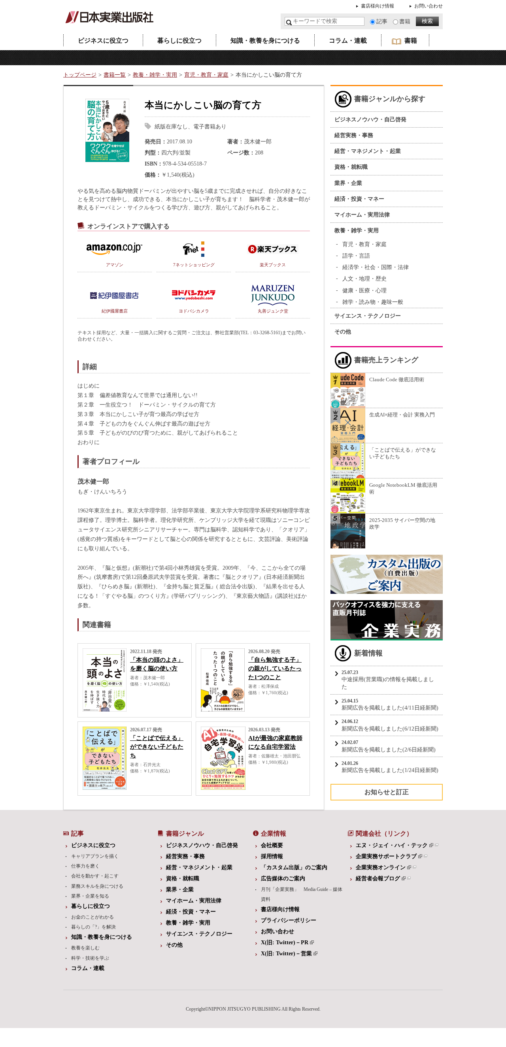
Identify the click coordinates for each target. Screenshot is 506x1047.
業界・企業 (348, 183)
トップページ (79, 75)
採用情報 (272, 856)
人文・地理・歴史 (364, 279)
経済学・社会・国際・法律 (375, 267)
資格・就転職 (351, 167)
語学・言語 (356, 256)
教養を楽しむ (85, 948)
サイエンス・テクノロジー (367, 316)
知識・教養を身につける (265, 40)
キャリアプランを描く (95, 856)
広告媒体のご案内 (283, 878)
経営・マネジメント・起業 (367, 151)
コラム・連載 (348, 40)
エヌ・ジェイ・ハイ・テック (392, 845)
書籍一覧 (115, 75)
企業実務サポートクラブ (386, 856)
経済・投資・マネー (359, 199)
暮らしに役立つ (179, 40)
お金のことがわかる (92, 917)
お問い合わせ (428, 6)
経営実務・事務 (353, 135)
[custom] (386, 590)
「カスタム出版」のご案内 (294, 867)
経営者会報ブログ (378, 878)
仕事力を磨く (85, 866)
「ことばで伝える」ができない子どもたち (156, 747)
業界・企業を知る (90, 896)
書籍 (404, 21)
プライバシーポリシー (288, 920)
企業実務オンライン (381, 867)
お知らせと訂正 (386, 792)
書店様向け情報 (377, 6)
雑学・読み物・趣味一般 (372, 302)
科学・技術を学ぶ (90, 958)
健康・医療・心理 (364, 291)
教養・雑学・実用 (155, 75)
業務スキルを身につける (97, 886)
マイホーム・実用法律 (362, 215)
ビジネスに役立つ (103, 40)
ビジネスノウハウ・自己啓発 (370, 119)
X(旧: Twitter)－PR (284, 942)
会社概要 (272, 845)
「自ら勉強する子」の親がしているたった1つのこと (275, 668)
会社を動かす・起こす (95, 876)
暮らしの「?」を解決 (93, 927)
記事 (381, 21)
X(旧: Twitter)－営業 (286, 954)
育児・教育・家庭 (206, 75)
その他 (342, 332)
